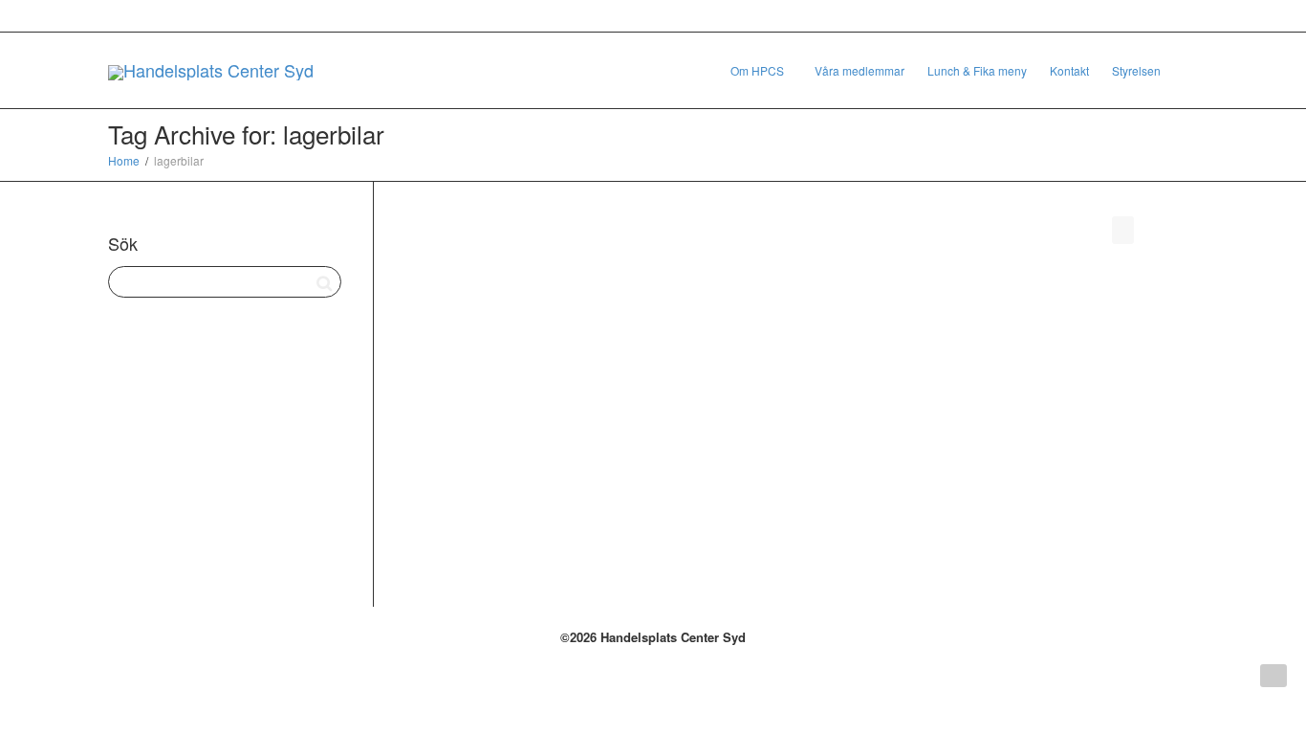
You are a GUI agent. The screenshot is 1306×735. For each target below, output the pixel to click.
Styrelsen (1136, 70)
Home (124, 160)
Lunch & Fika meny (977, 70)
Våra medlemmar (859, 70)
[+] (527, 349)
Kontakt (1069, 70)
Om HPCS (758, 70)
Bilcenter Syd (499, 375)
